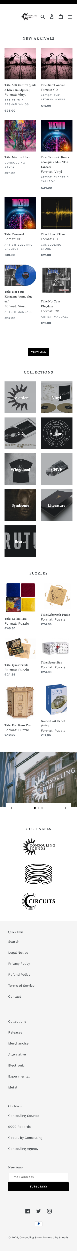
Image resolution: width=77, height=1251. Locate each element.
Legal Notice (18, 952)
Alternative (17, 1054)
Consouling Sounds (23, 1116)
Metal (12, 1087)
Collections (17, 1021)
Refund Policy (19, 974)
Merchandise (18, 1043)
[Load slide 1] (35, 808)
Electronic (16, 1065)
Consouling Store (31, 1237)
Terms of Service (21, 985)
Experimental (19, 1076)
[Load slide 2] (39, 808)
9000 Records (19, 1127)
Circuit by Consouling (25, 1138)
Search (13, 941)
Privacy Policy (19, 963)
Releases (15, 1032)
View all (38, 352)
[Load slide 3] (42, 808)
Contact (14, 996)
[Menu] (69, 16)
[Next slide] (65, 807)
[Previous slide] (11, 807)
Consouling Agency (23, 1149)
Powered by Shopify (56, 1237)
